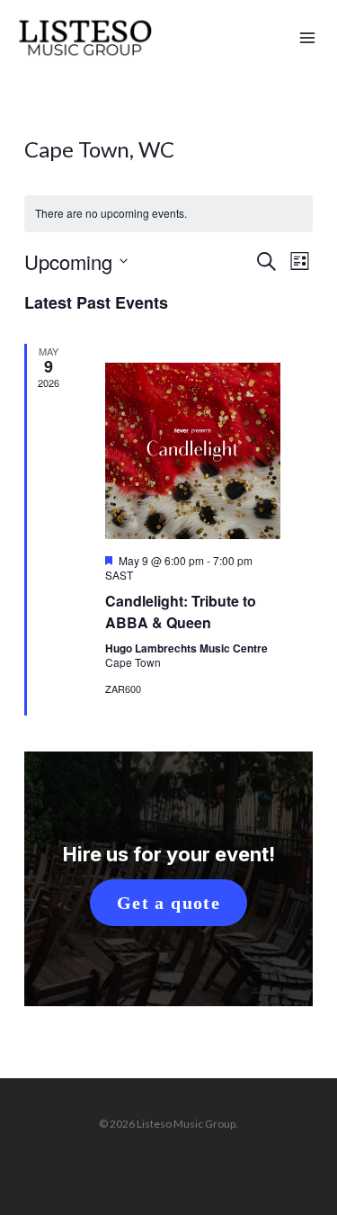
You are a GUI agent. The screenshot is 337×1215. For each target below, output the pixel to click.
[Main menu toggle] (307, 39)
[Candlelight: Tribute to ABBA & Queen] (192, 450)
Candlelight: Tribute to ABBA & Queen (180, 611)
